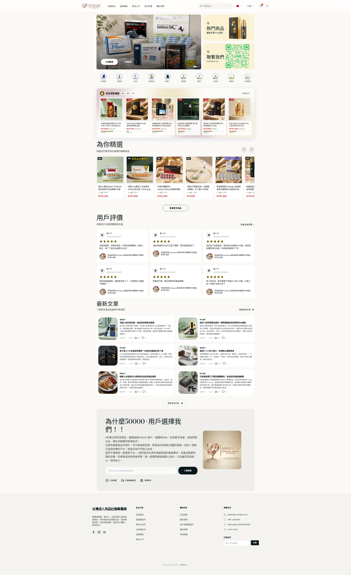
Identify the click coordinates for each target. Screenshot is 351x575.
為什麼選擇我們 (186, 524)
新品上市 (140, 539)
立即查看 (109, 61)
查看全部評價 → (247, 224)
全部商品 (140, 514)
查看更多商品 (175, 208)
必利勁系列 (141, 529)
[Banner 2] (197, 66)
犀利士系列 (141, 524)
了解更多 (128, 61)
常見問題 (184, 534)
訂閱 (255, 543)
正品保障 (184, 514)
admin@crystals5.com (238, 514)
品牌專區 (140, 534)
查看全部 (246, 93)
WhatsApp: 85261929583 (239, 524)
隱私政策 (184, 529)
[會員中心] (267, 6)
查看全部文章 (246, 309)
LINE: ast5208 (234, 519)
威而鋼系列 (141, 519)
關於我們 (184, 519)
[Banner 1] (194, 66)
